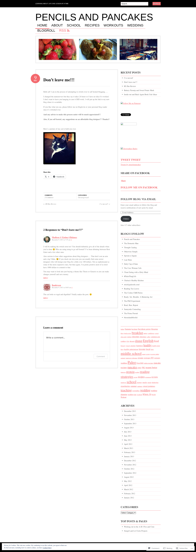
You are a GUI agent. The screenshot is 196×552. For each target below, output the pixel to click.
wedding (145, 390)
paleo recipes (148, 363)
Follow (126, 218)
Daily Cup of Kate (131, 264)
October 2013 (129, 419)
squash (149, 382)
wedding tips (132, 394)
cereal (157, 333)
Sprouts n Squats (130, 255)
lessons (142, 349)
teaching (126, 390)
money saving (146, 354)
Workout (123, 397)
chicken (129, 337)
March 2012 (128, 489)
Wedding (135, 25)
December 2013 (130, 411)
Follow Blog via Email (138, 199)
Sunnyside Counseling (132, 309)
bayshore (134, 329)
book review (127, 333)
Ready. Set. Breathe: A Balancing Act (138, 297)
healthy (147, 345)
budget (145, 333)
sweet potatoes (149, 386)
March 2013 (128, 448)
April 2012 (128, 485)
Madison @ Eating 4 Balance (64, 237)
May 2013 (128, 440)
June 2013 (128, 436)
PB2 (143, 367)
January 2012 (129, 497)
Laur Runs (128, 260)
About (57, 25)
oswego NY (149, 357)
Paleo (132, 362)
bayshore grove (144, 328)
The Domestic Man (131, 243)
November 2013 (130, 415)
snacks (144, 382)
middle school (131, 353)
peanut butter (151, 367)
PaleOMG (140, 363)
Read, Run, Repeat (131, 305)
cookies (123, 341)
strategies (155, 382)
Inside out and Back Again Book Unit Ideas (140, 94)
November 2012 (130, 464)
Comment (101, 356)
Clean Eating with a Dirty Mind (136, 272)
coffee (148, 337)
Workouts (113, 25)
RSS (62, 30)
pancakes (132, 367)
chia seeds (124, 337)
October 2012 (129, 469)
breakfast (137, 333)
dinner (138, 341)
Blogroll (46, 30)
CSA (127, 341)
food (156, 341)
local (148, 349)
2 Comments (49, 197)
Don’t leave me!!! (59, 80)
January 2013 (129, 456)
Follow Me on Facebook (139, 187)
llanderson (56, 285)
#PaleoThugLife (130, 276)
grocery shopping (131, 346)
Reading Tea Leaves (131, 288)
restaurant (148, 377)
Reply (45, 278)
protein (130, 372)
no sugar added (154, 354)
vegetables (136, 391)
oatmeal (123, 358)
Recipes (92, 25)
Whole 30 (147, 394)
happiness (139, 345)
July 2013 (127, 431)
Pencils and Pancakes (94, 17)
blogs (122, 333)
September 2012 (130, 473)
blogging (154, 329)
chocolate (135, 336)
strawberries (125, 386)
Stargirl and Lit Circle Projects (135, 531)
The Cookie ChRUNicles (133, 292)
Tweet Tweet (131, 160)
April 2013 (128, 444)
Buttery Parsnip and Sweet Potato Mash (139, 90)
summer (134, 386)
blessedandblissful (130, 317)
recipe (135, 377)
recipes (141, 376)
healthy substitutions (131, 349)
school (131, 381)
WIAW (154, 395)
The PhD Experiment (132, 301)
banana (128, 328)
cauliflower (151, 333)
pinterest (123, 372)
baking (122, 329)
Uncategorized (83, 197)
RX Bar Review (49, 204)
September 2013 (130, 423)
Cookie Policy (47, 548)
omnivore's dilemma (131, 358)
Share (123, 180)
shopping (139, 382)
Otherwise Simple (130, 251)
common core (155, 337)
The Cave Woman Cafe (132, 268)
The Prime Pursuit (131, 313)
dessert (132, 341)
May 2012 (128, 481)
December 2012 (130, 460)
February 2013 (129, 452)
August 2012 (129, 477)
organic (140, 358)
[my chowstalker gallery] (129, 148)
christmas (143, 337)
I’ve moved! (105, 204)
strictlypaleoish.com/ (132, 284)
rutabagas (123, 382)
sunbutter (139, 386)
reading (137, 372)
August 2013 (129, 427)
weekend (139, 395)
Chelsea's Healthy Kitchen (134, 280)
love (152, 349)
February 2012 (129, 493)
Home (42, 25)
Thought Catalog (130, 247)
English (148, 340)
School (74, 25)
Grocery (123, 346)
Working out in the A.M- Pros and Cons (139, 526)
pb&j (139, 368)
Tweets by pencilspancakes (131, 164)
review (154, 376)
